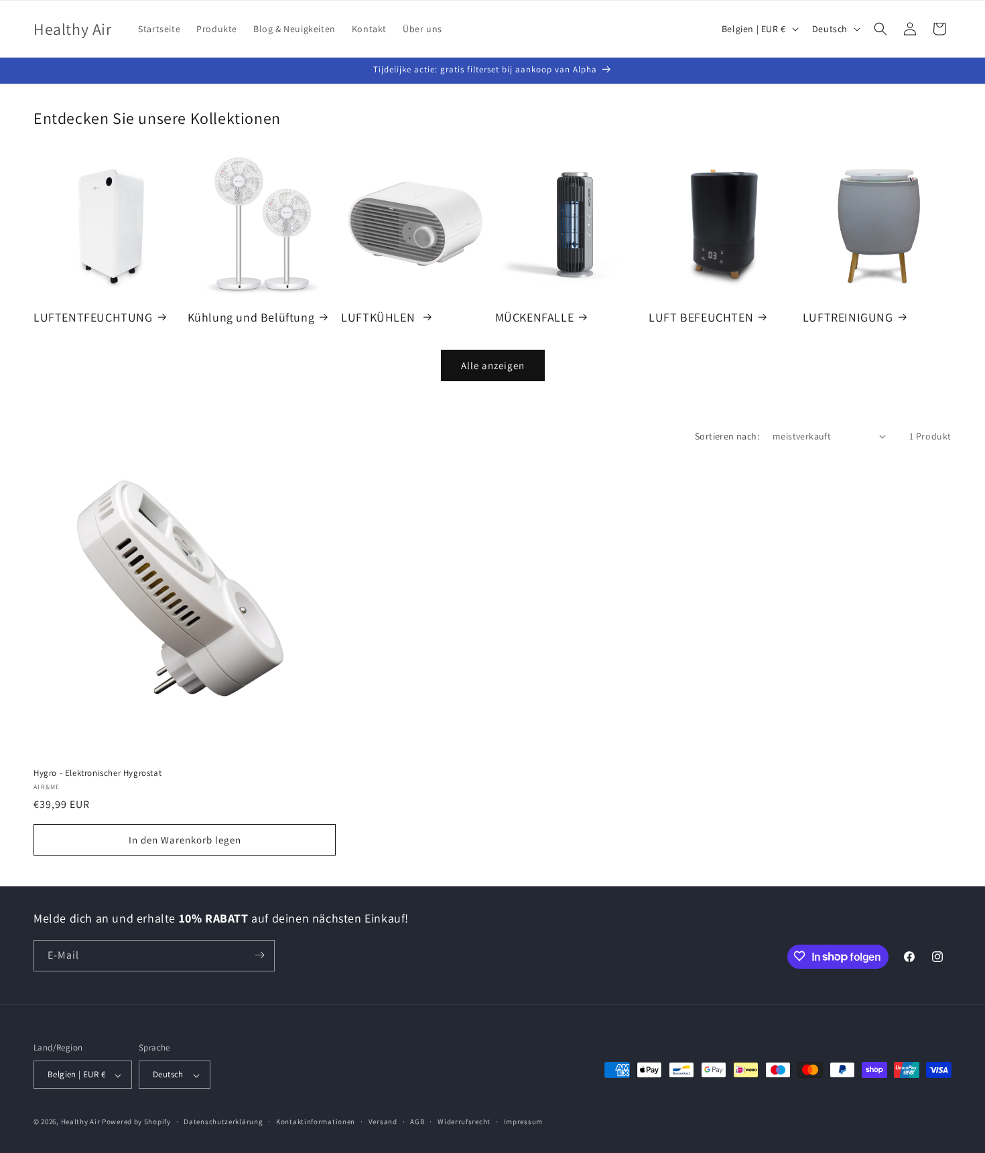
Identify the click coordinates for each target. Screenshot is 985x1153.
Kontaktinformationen (315, 1121)
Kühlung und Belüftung (251, 316)
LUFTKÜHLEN (379, 316)
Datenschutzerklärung (223, 1121)
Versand (383, 1121)
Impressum (523, 1121)
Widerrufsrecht (464, 1121)
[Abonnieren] (259, 955)
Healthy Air (81, 1122)
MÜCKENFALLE (534, 316)
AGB (417, 1121)
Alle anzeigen (493, 364)
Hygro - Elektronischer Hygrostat (97, 773)
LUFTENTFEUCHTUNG (93, 316)
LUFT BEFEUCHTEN (701, 316)
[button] (880, 29)
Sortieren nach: (727, 436)
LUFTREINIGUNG (848, 316)
